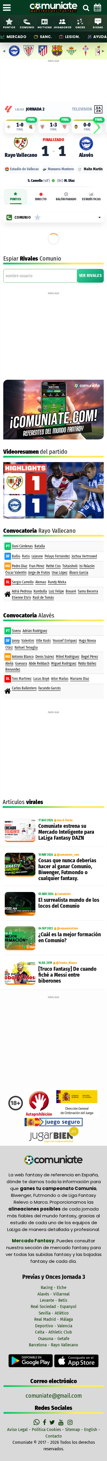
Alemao (40, 582)
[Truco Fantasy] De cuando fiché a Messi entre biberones (67, 975)
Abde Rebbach (39, 663)
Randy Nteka (57, 582)
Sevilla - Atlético (54, 1313)
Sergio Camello (23, 582)
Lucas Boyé (41, 679)
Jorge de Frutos (39, 572)
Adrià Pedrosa (22, 591)
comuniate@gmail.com (54, 1395)
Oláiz (9, 647)
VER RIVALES (90, 275)
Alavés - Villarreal (53, 1294)
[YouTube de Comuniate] (62, 1422)
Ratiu (26, 556)
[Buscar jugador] (86, 7)
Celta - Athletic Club (53, 1332)
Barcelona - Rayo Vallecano (53, 1344)
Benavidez (12, 669)
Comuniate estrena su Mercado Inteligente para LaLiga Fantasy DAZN (66, 832)
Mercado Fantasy (33, 1241)
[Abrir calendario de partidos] (97, 7)
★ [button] (37, 217)
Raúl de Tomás (43, 597)
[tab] (15, 197)
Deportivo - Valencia (53, 1325)
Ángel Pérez (89, 657)
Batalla (39, 546)
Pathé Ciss (53, 566)
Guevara (21, 663)
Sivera (16, 631)
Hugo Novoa (87, 641)
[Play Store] (31, 1360)
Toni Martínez (22, 679)
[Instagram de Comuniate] (70, 1422)
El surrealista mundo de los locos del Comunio (68, 903)
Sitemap (72, 1429)
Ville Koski (43, 641)
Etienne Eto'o (21, 597)
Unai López (59, 572)
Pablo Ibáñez (87, 663)
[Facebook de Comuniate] (45, 1422)
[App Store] (76, 1360)
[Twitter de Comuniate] (52, 1422)
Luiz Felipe (56, 591)
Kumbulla (40, 591)
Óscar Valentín (15, 572)
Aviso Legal (17, 1429)
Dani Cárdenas (22, 546)
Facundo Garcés (49, 688)
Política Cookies (46, 1429)
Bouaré (71, 591)
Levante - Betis (53, 1300)
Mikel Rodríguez (67, 657)
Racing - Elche (53, 1287)
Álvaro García (78, 572)
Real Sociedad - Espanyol (53, 1306)
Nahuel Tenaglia (26, 647)
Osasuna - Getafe (53, 1338)
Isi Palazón (87, 566)
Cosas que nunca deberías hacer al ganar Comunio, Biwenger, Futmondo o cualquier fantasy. (67, 869)
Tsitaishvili (70, 566)
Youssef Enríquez (65, 641)
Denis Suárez (44, 657)
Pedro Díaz (19, 566)
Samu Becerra (88, 591)
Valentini (27, 641)
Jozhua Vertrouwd (84, 556)
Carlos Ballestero (24, 688)
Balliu (16, 556)
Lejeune (37, 556)
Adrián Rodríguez (35, 631)
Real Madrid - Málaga (53, 1319)
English (90, 1429)
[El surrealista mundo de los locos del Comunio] (20, 904)
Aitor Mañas (59, 679)
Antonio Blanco (23, 657)
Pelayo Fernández (57, 556)
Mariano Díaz (79, 679)
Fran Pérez (36, 566)
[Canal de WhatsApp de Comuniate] (37, 1422)
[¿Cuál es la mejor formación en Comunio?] (20, 938)
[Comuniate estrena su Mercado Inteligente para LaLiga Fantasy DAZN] (20, 830)
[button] (97, 127)
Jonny (16, 641)
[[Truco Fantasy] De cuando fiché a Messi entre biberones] (20, 973)
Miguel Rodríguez (63, 663)
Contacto (53, 1436)
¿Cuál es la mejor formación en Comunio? (69, 937)
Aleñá (9, 663)
